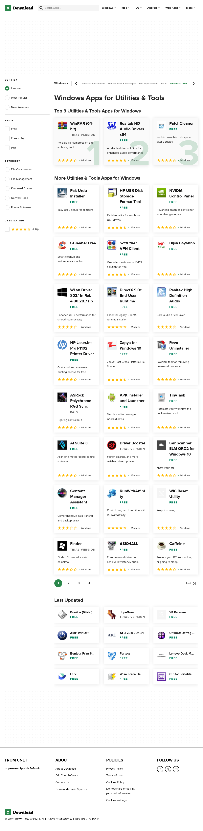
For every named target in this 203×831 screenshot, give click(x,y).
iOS (137, 8)
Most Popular (19, 97)
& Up (36, 229)
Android (152, 8)
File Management (21, 179)
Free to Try (18, 138)
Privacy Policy (114, 768)
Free (14, 129)
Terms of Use (114, 775)
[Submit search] (41, 8)
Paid (13, 148)
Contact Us (62, 782)
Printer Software (21, 207)
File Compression (22, 169)
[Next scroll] (193, 83)
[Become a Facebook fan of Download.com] (160, 769)
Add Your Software (67, 775)
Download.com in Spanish (71, 789)
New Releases (20, 107)
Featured (16, 88)
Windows (108, 8)
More (189, 8)
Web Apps (171, 8)
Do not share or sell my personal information (120, 791)
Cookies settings (116, 800)
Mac (124, 8)
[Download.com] (19, 8)
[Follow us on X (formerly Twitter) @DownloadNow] (168, 769)
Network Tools (20, 198)
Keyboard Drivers (22, 188)
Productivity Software (93, 83)
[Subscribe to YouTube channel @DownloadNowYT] (176, 769)
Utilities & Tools (178, 83)
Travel (164, 83)
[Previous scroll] (76, 83)
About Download (66, 768)
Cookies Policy (115, 782)
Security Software (148, 83)
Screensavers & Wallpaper (122, 83)
